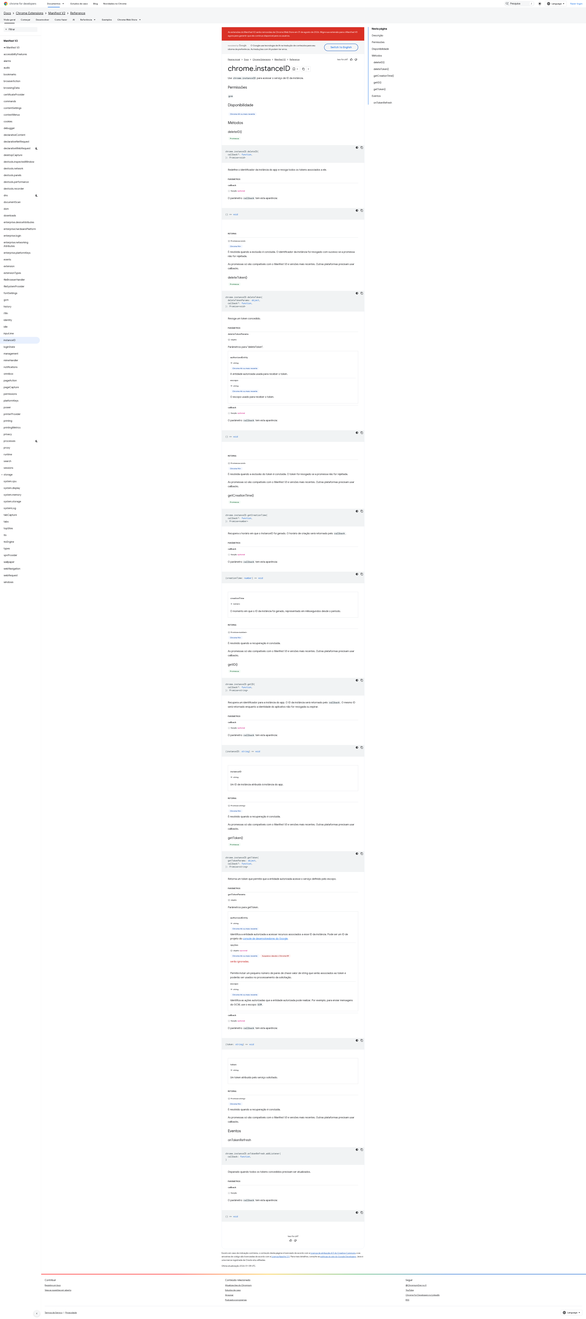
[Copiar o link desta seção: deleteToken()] (250, 278)
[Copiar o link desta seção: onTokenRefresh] (254, 1140)
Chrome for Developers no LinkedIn (423, 1295)
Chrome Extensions (29, 13)
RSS (407, 1300)
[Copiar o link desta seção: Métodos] (246, 123)
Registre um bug (53, 1285)
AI (74, 19)
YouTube (410, 1290)
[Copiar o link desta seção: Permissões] (250, 88)
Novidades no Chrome (115, 3)
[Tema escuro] (356, 147)
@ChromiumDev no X (416, 1285)
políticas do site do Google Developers (338, 1256)
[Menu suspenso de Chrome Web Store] (141, 20)
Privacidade (71, 1312)
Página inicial (234, 59)
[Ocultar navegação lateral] (37, 1313)
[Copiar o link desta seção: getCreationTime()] (257, 496)
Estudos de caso (79, 3)
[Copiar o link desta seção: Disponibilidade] (256, 105)
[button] (20, 474)
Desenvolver (42, 19)
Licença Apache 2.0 (280, 1256)
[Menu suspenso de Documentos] (64, 3)
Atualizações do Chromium (238, 1285)
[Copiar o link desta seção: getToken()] (246, 838)
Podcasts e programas (236, 1300)
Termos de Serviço (53, 1312)
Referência (86, 19)
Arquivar (229, 1295)
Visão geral (9, 19)
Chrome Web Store (127, 19)
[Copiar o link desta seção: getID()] (241, 665)
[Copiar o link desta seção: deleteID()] (245, 132)
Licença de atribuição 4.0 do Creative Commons (333, 1253)
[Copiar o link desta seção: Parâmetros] (243, 179)
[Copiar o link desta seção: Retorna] (239, 233)
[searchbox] (20, 29)
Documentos (53, 3)
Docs (7, 13)
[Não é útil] (356, 59)
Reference (77, 13)
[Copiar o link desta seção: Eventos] (244, 1131)
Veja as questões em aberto (58, 1290)
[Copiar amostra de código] (361, 147)
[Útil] (351, 59)
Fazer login (576, 3)
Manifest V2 (56, 13)
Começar (25, 19)
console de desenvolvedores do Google (265, 938)
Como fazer (61, 19)
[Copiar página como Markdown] (303, 69)
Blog (95, 3)
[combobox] (519, 3)
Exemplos (107, 19)
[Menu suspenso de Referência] (95, 20)
